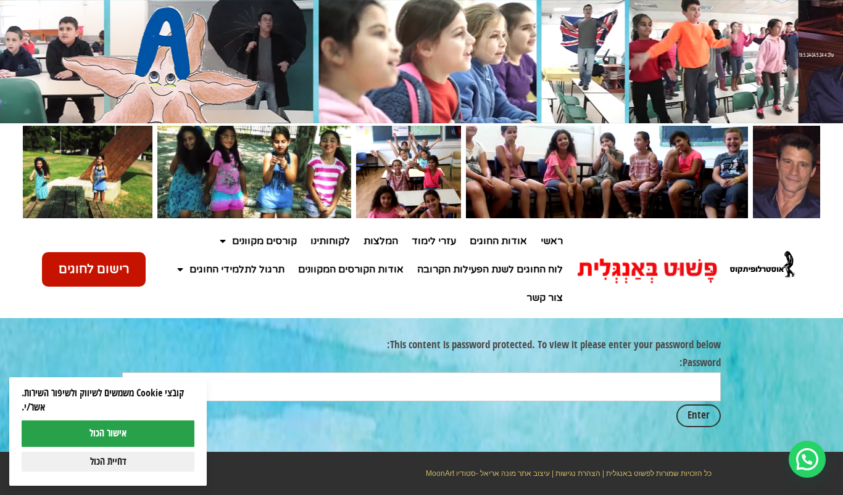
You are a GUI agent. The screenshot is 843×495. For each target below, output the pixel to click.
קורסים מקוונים (264, 241)
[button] (807, 459)
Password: (700, 363)
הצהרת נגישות (577, 473)
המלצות (380, 241)
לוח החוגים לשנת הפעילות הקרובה (490, 269)
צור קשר (544, 298)
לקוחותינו (330, 241)
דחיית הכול (108, 462)
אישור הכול (108, 433)
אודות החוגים (498, 241)
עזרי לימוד (434, 241)
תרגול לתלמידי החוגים (236, 269)
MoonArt (440, 473)
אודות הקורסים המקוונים (351, 269)
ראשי (552, 241)
